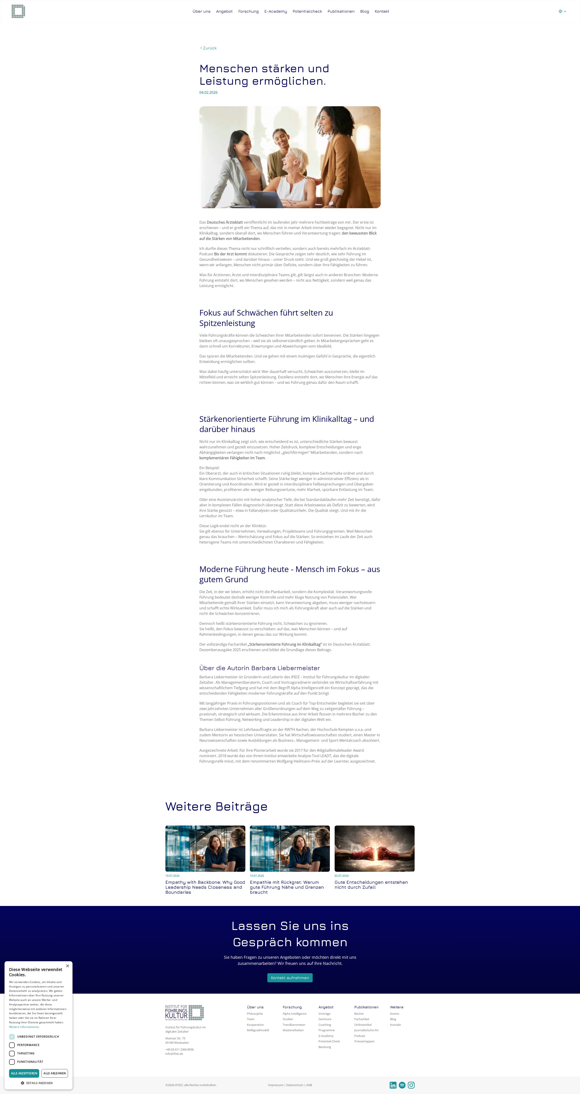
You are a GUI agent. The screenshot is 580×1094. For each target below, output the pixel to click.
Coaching (325, 1025)
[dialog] (38, 1025)
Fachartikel (361, 1019)
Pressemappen (364, 1041)
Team (250, 1019)
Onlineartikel (363, 1025)
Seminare (325, 1019)
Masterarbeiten (293, 1030)
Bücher (359, 1014)
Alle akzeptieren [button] (24, 1073)
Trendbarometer (294, 1025)
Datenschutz (294, 1085)
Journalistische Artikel (368, 1030)
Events (394, 1014)
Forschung (248, 11)
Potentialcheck (307, 11)
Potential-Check (329, 1041)
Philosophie (255, 1014)
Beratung (325, 1047)
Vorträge (324, 1014)
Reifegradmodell (258, 1030)
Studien (288, 1019)
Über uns (201, 11)
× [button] (67, 966)
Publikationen (341, 11)
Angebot (224, 11)
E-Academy (275, 11)
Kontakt (382, 11)
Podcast (359, 1036)
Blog (364, 11)
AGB (309, 1085)
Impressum (275, 1085)
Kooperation (255, 1025)
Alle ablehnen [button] (55, 1073)
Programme (327, 1030)
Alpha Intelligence (295, 1014)
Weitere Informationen (24, 1027)
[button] (38, 1083)
